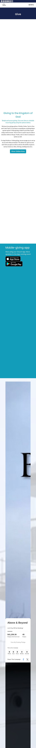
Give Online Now (18, 151)
